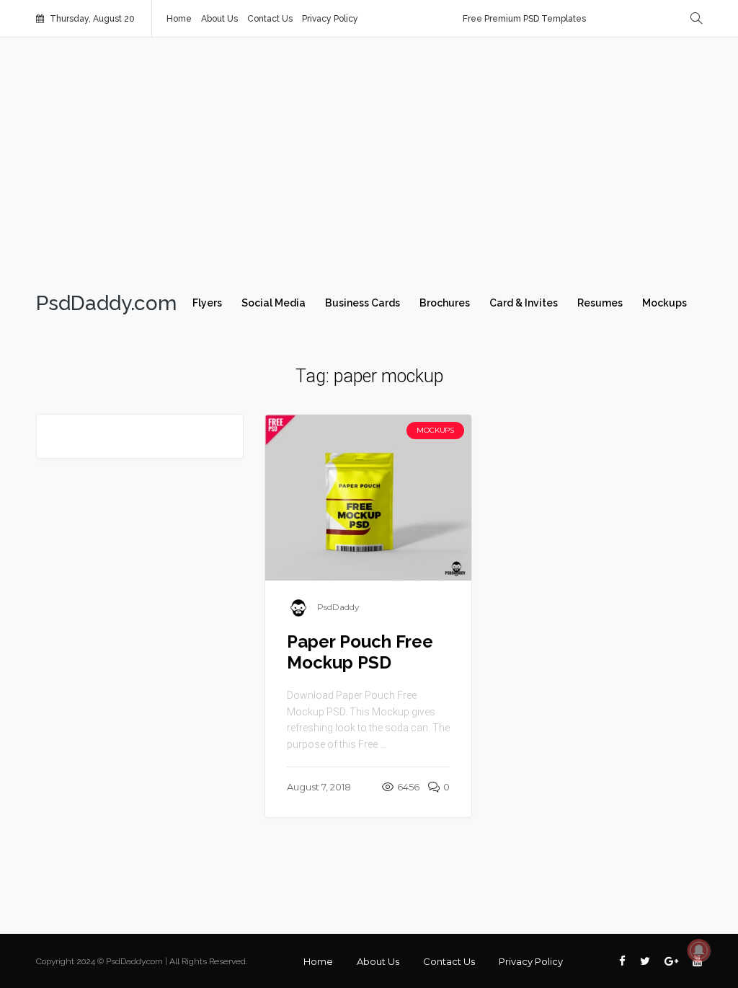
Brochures (444, 303)
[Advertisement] (369, 160)
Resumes (600, 303)
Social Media (273, 303)
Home (179, 19)
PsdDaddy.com (106, 304)
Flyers (207, 303)
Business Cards (362, 303)
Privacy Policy (330, 19)
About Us (219, 19)
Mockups (664, 303)
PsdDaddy (338, 606)
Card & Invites (523, 303)
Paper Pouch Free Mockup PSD (360, 652)
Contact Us (270, 19)
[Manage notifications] (699, 950)
